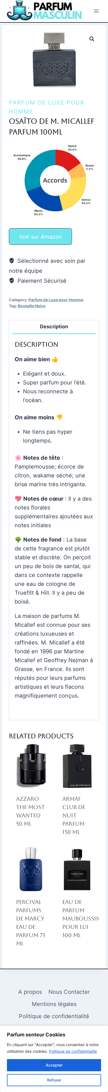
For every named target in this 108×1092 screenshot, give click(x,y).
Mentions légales (54, 1004)
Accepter (54, 1065)
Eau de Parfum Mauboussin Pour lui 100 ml (81, 918)
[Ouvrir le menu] (96, 11)
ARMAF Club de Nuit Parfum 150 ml (73, 815)
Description (54, 326)
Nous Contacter (69, 992)
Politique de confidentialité (73, 1051)
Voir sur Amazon (40, 236)
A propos (30, 992)
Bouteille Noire (31, 305)
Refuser (54, 1080)
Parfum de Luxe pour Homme (56, 299)
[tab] (54, 327)
